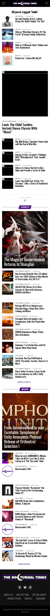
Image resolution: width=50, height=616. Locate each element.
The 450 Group (39, 594)
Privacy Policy (14, 598)
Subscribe (40, 598)
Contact (28, 598)
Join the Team (22, 594)
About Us (8, 594)
